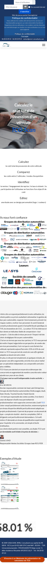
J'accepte (24, 36)
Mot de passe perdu (19, 15)
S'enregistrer (32, 15)
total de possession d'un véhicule (23, 116)
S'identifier (24, 11)
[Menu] (43, 45)
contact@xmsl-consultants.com (33, 39)
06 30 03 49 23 (6, 39)
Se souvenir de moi (38, 7)
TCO (43, 402)
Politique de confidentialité (25, 34)
